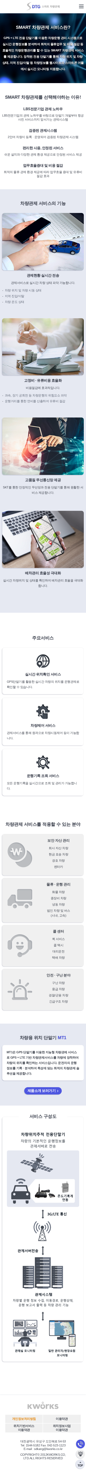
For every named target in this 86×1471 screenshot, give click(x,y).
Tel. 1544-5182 (30, 1445)
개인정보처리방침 (24, 1418)
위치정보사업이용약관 (62, 1428)
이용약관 (62, 1418)
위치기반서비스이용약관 (23, 1428)
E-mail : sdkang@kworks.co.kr (43, 1449)
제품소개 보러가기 (42, 1091)
